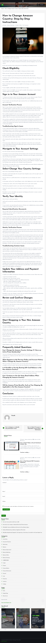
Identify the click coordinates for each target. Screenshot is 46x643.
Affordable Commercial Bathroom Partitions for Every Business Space (16, 527)
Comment (5, 482)
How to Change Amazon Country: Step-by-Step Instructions (16, 8)
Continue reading (24, 452)
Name (4, 491)
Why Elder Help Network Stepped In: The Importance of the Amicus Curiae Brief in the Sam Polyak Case (22, 532)
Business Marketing (10, 25)
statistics (4, 581)
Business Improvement (7, 549)
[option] (8, 618)
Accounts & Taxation (7, 541)
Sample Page (5, 593)
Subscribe (42, 4)
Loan (4, 576)
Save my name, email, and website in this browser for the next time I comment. (19, 506)
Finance (4, 565)
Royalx (5, 25)
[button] (42, 606)
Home (2, 8)
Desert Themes (4, 641)
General (4, 573)
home (4, 590)
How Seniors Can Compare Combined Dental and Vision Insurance (15, 524)
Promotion (5, 578)
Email (4, 496)
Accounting (5, 539)
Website (4, 501)
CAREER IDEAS (6, 560)
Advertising (5, 544)
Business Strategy (6, 557)
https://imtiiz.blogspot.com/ (6, 602)
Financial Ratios (6, 568)
